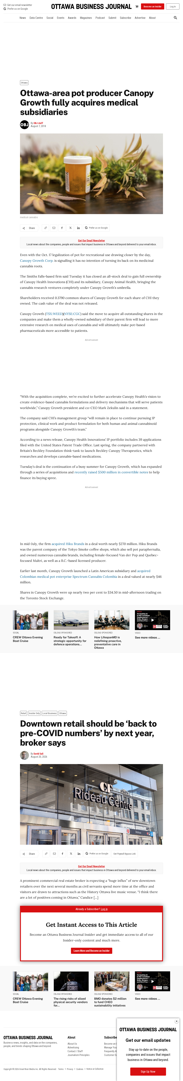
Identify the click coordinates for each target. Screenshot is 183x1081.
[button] (175, 18)
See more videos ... (147, 637)
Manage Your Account (115, 1047)
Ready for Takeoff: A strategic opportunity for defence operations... (70, 641)
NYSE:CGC (72, 314)
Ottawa (24, 82)
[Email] (53, 227)
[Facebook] (61, 227)
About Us (72, 1043)
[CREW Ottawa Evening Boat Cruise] (30, 620)
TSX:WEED (54, 314)
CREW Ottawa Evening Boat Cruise (28, 639)
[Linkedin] (78, 227)
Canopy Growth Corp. (36, 261)
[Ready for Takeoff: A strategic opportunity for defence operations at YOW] (71, 620)
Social (16, 633)
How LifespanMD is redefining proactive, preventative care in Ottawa (108, 642)
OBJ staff (38, 123)
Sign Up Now (148, 1071)
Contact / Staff (75, 1051)
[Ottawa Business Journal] (91, 6)
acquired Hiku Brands (68, 544)
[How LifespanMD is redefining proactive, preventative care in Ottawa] (112, 620)
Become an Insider (113, 1043)
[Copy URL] (45, 227)
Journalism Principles (79, 1055)
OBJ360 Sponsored (63, 633)
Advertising (73, 1047)
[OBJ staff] (25, 124)
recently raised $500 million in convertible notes (111, 472)
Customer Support (113, 1055)
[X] (70, 227)
